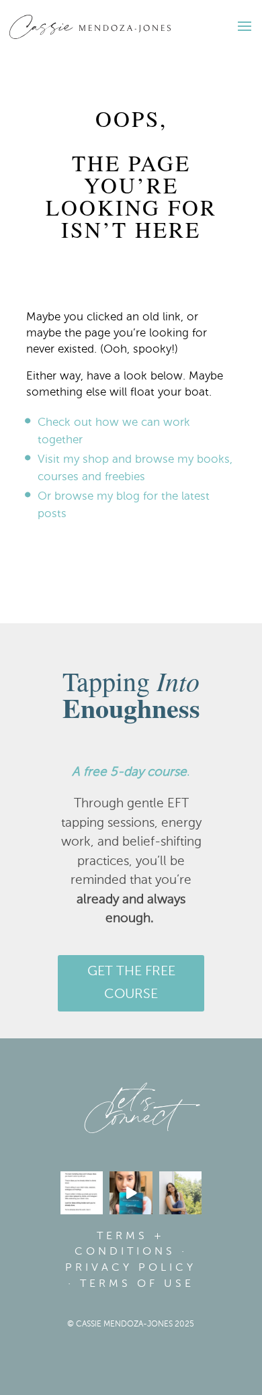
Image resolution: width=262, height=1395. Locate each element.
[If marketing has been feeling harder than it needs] (81, 1192)
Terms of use (137, 1284)
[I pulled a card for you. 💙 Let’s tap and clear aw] (131, 1192)
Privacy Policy (130, 1268)
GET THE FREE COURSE (131, 983)
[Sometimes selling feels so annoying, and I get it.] (180, 1192)
